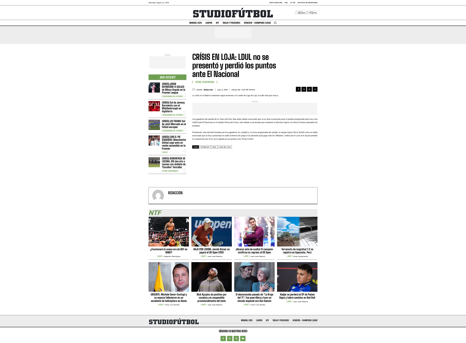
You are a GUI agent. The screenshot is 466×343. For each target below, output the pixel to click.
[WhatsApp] (309, 89)
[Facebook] (298, 89)
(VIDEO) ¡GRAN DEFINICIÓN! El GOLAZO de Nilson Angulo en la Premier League (173, 88)
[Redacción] (194, 89)
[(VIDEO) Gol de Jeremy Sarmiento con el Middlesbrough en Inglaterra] (154, 106)
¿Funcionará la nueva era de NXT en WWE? (168, 251)
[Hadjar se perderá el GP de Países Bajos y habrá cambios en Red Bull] (297, 278)
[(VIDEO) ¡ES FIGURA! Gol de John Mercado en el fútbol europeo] (154, 125)
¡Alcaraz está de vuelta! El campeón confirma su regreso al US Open (254, 251)
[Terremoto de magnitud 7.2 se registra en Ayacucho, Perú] (297, 233)
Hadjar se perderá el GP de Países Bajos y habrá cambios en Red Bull (297, 296)
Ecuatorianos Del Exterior (172, 96)
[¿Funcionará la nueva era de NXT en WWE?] (169, 233)
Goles (165, 152)
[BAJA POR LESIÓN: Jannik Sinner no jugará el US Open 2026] (211, 233)
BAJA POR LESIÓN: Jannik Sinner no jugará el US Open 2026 (211, 251)
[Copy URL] (315, 89)
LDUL (214, 147)
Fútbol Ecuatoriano (170, 171)
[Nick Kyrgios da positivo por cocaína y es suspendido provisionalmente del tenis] (211, 278)
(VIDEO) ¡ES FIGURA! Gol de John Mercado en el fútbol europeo (174, 124)
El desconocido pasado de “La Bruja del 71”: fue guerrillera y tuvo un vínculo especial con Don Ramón (254, 298)
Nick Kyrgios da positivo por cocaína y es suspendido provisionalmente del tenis (212, 298)
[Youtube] (242, 338)
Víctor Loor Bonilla (172, 305)
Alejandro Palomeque (172, 256)
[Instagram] (229, 338)
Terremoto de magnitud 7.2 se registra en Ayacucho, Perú (297, 251)
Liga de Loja (225, 147)
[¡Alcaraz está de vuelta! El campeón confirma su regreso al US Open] (254, 233)
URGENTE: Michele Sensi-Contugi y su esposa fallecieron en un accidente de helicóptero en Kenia (169, 298)
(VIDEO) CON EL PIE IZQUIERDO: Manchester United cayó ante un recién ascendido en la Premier (174, 142)
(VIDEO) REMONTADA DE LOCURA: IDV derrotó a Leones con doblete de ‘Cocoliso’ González (174, 163)
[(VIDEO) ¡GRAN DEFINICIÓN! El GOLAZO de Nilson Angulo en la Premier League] (154, 87)
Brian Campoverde (301, 256)
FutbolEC (204, 147)
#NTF (160, 256)
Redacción (208, 90)
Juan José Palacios (215, 256)
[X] (303, 89)
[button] (275, 23)
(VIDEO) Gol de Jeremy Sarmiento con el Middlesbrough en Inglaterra (173, 107)
